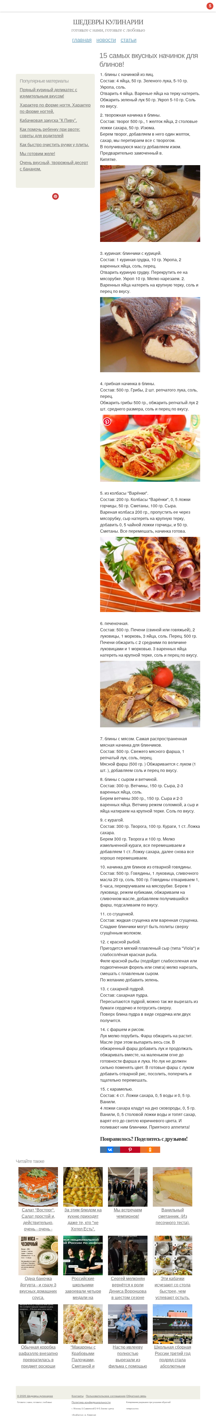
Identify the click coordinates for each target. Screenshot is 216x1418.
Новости (106, 39)
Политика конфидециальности (91, 1402)
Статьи (128, 39)
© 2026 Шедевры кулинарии (35, 1396)
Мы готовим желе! (37, 153)
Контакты (78, 1396)
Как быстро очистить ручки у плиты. (54, 144)
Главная (82, 39)
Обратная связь (136, 1396)
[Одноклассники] (150, 1150)
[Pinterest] (130, 1150)
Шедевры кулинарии (108, 21)
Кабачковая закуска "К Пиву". (48, 120)
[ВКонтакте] (110, 1150)
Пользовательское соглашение (106, 1396)
